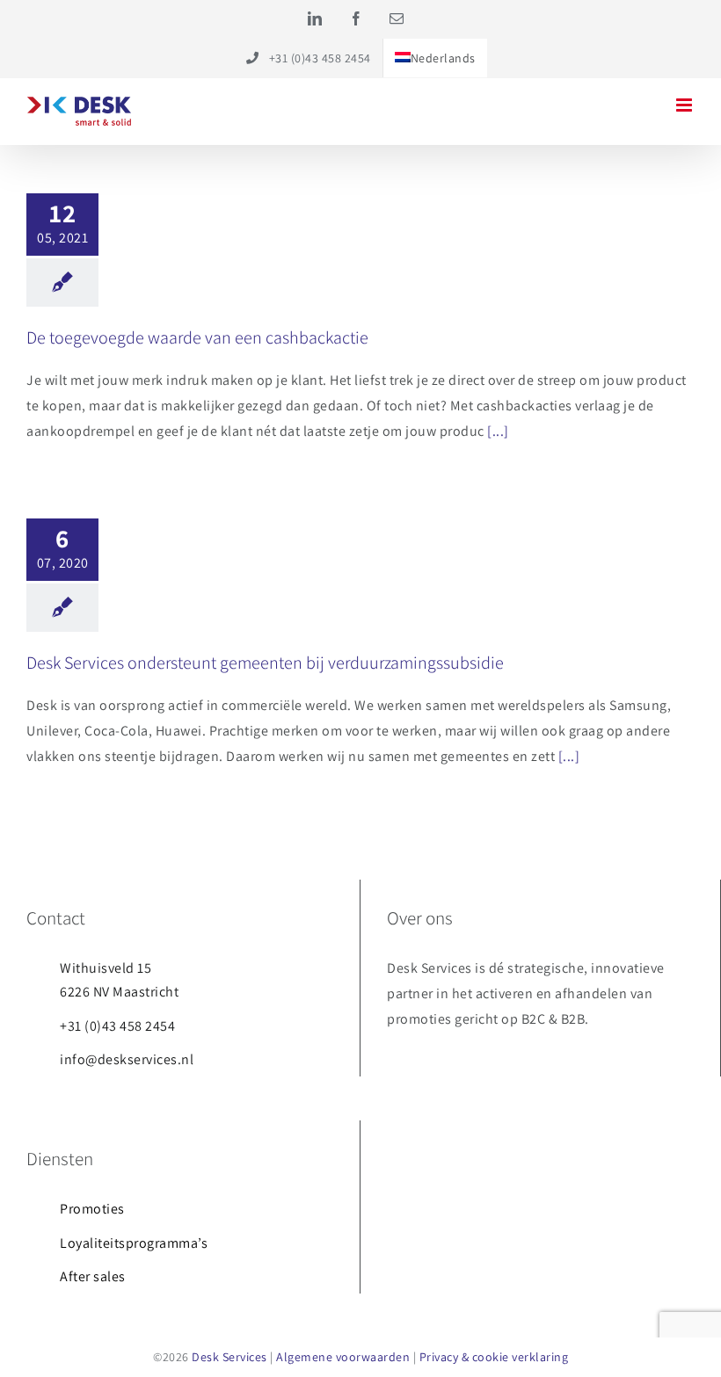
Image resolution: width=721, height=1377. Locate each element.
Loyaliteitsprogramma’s (134, 1243)
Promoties (92, 1208)
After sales (93, 1276)
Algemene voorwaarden (343, 1357)
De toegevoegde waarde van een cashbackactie (197, 337)
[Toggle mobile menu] (686, 105)
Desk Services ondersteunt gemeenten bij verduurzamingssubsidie (265, 662)
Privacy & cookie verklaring (494, 1357)
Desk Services (229, 1357)
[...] (498, 431)
